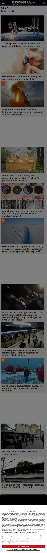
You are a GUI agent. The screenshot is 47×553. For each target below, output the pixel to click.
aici (34, 525)
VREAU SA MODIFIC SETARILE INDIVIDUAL (23, 550)
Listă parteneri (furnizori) (8, 542)
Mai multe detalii (13, 518)
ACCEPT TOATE (23, 547)
